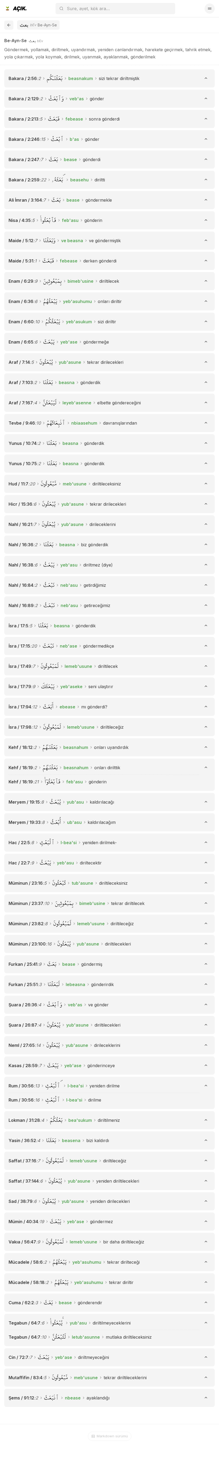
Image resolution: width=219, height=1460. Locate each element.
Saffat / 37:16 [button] (22, 1160)
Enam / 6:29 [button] (21, 281)
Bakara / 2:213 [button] (23, 119)
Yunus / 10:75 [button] (23, 463)
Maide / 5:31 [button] (21, 261)
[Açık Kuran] (15, 8)
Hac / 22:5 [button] (19, 842)
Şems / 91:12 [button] (21, 1398)
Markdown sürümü (112, 1436)
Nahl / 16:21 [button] (20, 524)
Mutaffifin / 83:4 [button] (25, 1377)
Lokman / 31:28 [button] (24, 1120)
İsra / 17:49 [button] (20, 666)
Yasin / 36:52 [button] (22, 1140)
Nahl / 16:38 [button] (21, 565)
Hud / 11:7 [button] (18, 483)
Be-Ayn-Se (15, 40)
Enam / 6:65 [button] (21, 342)
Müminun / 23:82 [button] (26, 923)
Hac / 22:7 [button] (19, 862)
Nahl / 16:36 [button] (21, 544)
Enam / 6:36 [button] (21, 301)
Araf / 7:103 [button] (21, 382)
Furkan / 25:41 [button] (23, 964)
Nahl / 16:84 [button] (21, 585)
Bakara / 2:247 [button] (24, 159)
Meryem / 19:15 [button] (24, 802)
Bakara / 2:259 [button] (24, 179)
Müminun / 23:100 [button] (27, 944)
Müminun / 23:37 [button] (26, 903)
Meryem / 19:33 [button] (25, 822)
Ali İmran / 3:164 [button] (25, 200)
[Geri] (8, 25)
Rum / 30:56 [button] (21, 1085)
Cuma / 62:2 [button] (21, 1302)
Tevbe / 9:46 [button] (22, 423)
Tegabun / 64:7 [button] (24, 1323)
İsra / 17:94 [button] (20, 706)
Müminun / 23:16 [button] (26, 883)
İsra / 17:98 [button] (20, 727)
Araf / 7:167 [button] (21, 402)
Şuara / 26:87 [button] (23, 1025)
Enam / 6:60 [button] (21, 321)
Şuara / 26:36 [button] (23, 1004)
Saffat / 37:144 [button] (24, 1181)
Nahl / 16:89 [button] (21, 605)
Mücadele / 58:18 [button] (27, 1282)
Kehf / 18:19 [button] (21, 767)
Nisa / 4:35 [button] (20, 220)
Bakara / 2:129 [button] (24, 98)
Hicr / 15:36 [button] (20, 504)
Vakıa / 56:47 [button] (22, 1241)
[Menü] (210, 8)
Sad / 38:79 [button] (21, 1201)
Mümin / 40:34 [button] (23, 1221)
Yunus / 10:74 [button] (23, 443)
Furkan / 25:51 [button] (23, 984)
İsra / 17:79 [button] (20, 686)
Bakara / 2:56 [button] (23, 78)
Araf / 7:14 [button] (19, 362)
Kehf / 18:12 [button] (21, 747)
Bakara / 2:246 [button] (24, 139)
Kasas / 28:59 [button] (23, 1065)
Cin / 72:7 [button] (18, 1357)
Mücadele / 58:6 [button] (26, 1262)
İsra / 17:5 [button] (18, 625)
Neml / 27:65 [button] (22, 1045)
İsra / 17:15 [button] (19, 646)
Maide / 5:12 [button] (21, 240)
